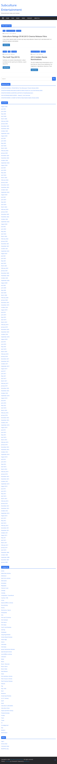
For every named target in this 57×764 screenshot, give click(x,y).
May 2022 (3, 231)
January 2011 (4, 547)
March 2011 (4, 542)
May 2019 (3, 317)
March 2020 (4, 295)
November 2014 (5, 449)
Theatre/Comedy (5, 713)
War (2, 727)
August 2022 (4, 224)
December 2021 (5, 243)
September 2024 (5, 163)
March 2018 (4, 351)
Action (2, 571)
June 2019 (3, 314)
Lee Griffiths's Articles (6, 654)
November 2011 (5, 530)
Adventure (3, 576)
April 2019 (3, 319)
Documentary (4, 605)
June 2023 (3, 199)
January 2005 (4, 562)
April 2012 (3, 523)
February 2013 (4, 501)
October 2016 (4, 393)
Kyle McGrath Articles (6, 651)
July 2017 (3, 371)
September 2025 (5, 133)
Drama (3, 607)
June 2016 (3, 403)
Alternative (4, 580)
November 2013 (5, 479)
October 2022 (4, 219)
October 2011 (4, 533)
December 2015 (5, 417)
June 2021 (3, 258)
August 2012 (4, 515)
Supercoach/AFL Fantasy (7, 710)
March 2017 (4, 381)
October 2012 (4, 510)
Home (7, 18)
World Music (4, 732)
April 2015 (3, 437)
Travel (2, 720)
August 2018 (4, 339)
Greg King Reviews (5, 634)
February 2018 (4, 354)
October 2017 (4, 363)
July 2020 (3, 285)
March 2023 (4, 207)
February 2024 (4, 180)
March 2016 (4, 410)
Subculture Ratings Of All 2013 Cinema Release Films (25, 36)
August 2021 (4, 253)
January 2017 (4, 386)
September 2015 (5, 425)
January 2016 (4, 415)
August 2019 (4, 310)
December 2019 (5, 302)
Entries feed (4, 743)
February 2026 (4, 121)
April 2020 (3, 292)
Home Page (4, 639)
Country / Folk (4, 598)
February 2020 (4, 297)
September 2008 (5, 557)
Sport (2, 700)
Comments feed (5, 746)
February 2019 (4, 324)
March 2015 (4, 439)
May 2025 (3, 143)
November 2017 (5, 361)
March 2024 (4, 177)
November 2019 (5, 305)
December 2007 (5, 559)
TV (1, 723)
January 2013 (4, 503)
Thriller (3, 715)
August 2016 (4, 398)
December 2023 (5, 185)
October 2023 (4, 190)
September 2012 (5, 513)
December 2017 (5, 359)
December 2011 (5, 528)
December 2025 (5, 126)
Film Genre (14, 51)
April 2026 (3, 116)
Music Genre (4, 666)
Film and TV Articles (11, 30)
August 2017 (4, 368)
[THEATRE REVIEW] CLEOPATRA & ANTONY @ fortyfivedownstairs (17, 93)
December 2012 (5, 506)
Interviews (3, 644)
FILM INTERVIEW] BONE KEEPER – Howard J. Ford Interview (15, 95)
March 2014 (4, 469)
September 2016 (5, 395)
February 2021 (4, 268)
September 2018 (5, 337)
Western (3, 730)
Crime (2, 600)
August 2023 (4, 194)
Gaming (3, 629)
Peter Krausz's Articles (6, 678)
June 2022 (3, 229)
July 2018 (3, 341)
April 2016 (3, 408)
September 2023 (5, 192)
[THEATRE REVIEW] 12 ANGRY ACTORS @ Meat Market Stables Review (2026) (20, 98)
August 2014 (4, 457)
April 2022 (3, 234)
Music (18, 18)
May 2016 (3, 405)
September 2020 (5, 280)
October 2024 (4, 160)
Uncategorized (4, 725)
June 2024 (3, 170)
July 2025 (3, 138)
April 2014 (3, 466)
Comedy (4, 51)
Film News (19, 30)
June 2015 (3, 432)
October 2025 (4, 131)
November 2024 (5, 158)
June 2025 (3, 141)
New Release (4, 671)
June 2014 (3, 461)
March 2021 (4, 265)
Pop (2, 686)
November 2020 (5, 275)
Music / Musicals (5, 664)
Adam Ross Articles (6, 573)
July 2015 (3, 430)
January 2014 (4, 474)
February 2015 (4, 442)
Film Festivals (4, 620)
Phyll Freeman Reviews (7, 681)
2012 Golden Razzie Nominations (39, 58)
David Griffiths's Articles (7, 602)
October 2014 (4, 452)
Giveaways (3, 632)
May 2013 (3, 493)
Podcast (29, 18)
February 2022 (4, 239)
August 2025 (4, 136)
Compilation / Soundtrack (7, 595)
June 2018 (3, 344)
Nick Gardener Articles (6, 676)
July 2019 (3, 312)
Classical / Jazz (4, 588)
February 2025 (4, 150)
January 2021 (4, 270)
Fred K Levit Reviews (6, 627)
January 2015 (4, 444)
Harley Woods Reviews (6, 637)
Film (13, 18)
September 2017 (5, 366)
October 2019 (4, 307)
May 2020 (3, 290)
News (23, 18)
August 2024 (4, 165)
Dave (15, 33)
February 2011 (4, 545)
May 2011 (3, 537)
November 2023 (5, 187)
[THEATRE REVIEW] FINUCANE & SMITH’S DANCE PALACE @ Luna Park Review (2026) (21, 90)
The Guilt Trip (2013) (11, 57)
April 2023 (3, 204)
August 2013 (4, 486)
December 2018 (5, 329)
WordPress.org (4, 748)
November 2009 (5, 552)
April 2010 (3, 550)
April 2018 (3, 349)
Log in (2, 741)
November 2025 (5, 128)
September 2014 (5, 454)
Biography (3, 585)
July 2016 (3, 400)
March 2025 (4, 148)
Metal (2, 659)
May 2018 (3, 346)
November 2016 (5, 390)
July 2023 (3, 197)
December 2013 (5, 476)
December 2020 (5, 273)
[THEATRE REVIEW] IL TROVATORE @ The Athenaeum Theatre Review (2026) (20, 88)
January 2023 (4, 212)
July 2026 (3, 109)
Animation (3, 583)
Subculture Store (5, 708)
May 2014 (3, 464)
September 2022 (5, 221)
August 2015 (4, 427)
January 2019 (4, 327)
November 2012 (5, 508)
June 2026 (3, 111)
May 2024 (3, 172)
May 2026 (3, 114)
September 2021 (5, 251)
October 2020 (4, 278)
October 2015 (4, 422)
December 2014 (5, 447)
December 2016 (5, 388)
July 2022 (3, 226)
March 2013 (4, 498)
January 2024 (4, 182)
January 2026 (4, 123)
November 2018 (5, 332)
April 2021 (3, 263)
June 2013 (3, 491)
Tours (2, 718)
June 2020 (3, 288)
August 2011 (4, 535)
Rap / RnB (3, 688)
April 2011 (3, 540)
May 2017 (3, 376)
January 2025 (4, 153)
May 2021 (3, 261)
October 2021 (4, 248)
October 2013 (4, 481)
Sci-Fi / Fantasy (5, 698)
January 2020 (4, 300)
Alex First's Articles (5, 578)
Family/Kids (4, 612)
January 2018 (4, 356)
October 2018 (4, 334)
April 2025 (3, 145)
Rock (2, 691)
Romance (3, 693)
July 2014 (3, 459)
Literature (3, 656)
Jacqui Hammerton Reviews (8, 649)
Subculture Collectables (7, 705)
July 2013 (3, 488)
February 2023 (4, 209)
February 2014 (4, 471)
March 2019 (4, 322)
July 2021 (3, 256)
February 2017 (4, 383)
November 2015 (5, 420)
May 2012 (3, 520)
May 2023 (3, 202)
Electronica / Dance (6, 610)
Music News (4, 669)
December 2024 (5, 155)
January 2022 (4, 241)
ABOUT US (36, 18)
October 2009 (4, 555)
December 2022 (5, 214)
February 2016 (4, 412)
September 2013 (5, 484)
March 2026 (4, 118)
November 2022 (5, 216)
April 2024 (3, 175)
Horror (2, 642)
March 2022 (4, 236)
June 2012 (3, 518)
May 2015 (3, 435)
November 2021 (5, 246)
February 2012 (4, 525)
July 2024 (3, 167)
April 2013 (3, 496)
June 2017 (3, 373)
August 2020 (4, 283)
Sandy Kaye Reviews (6, 696)
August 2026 (4, 106)
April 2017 (3, 378)
